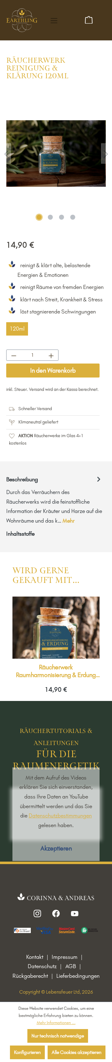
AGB (70, 966)
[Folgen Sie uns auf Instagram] (37, 913)
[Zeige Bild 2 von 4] (50, 217)
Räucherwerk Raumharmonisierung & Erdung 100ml (56, 671)
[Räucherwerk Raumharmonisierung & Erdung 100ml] (56, 628)
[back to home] (21, 19)
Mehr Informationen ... (56, 1022)
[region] (56, 153)
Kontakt (34, 957)
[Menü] (54, 20)
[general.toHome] (56, 897)
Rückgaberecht (30, 976)
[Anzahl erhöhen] (51, 355)
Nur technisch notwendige (57, 1036)
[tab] (54, 500)
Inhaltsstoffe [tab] (20, 533)
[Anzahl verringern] (14, 355)
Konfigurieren (27, 1052)
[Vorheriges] (6, 153)
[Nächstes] (105, 153)
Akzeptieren (56, 848)
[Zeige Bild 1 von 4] (39, 217)
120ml (17, 328)
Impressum (64, 957)
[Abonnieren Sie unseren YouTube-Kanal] (74, 913)
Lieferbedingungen (78, 976)
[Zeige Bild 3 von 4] (61, 217)
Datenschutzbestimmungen (60, 815)
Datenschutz (42, 966)
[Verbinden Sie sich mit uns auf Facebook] (56, 913)
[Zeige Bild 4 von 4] (72, 217)
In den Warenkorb (53, 370)
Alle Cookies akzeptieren (76, 1052)
